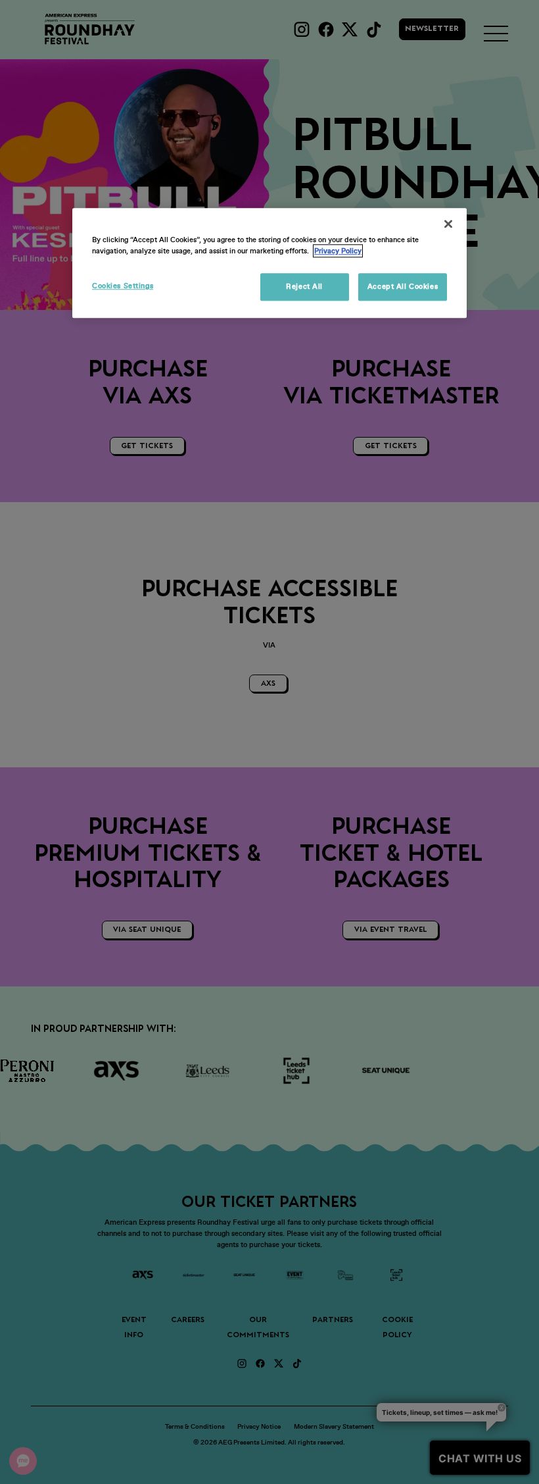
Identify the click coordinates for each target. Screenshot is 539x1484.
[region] (269, 264)
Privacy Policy (338, 251)
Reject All (304, 287)
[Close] (448, 224)
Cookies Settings (122, 286)
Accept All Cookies (402, 287)
